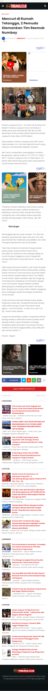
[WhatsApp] (34, 380)
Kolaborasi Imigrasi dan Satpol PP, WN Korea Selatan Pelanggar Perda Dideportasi (28, 638)
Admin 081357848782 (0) (24, 389)
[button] (3, 6)
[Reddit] (29, 380)
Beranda (5, 14)
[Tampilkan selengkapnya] (44, 380)
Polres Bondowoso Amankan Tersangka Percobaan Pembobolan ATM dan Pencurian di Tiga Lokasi (29, 546)
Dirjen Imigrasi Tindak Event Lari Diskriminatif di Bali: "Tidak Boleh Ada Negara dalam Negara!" (28, 612)
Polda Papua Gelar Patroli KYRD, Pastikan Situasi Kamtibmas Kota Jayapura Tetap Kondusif (26, 455)
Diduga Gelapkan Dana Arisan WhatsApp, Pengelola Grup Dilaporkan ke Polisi (28, 651)
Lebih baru (7, 395)
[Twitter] (24, 380)
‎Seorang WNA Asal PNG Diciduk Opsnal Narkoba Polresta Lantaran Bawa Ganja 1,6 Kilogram (28, 575)
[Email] (39, 380)
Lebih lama (40, 395)
